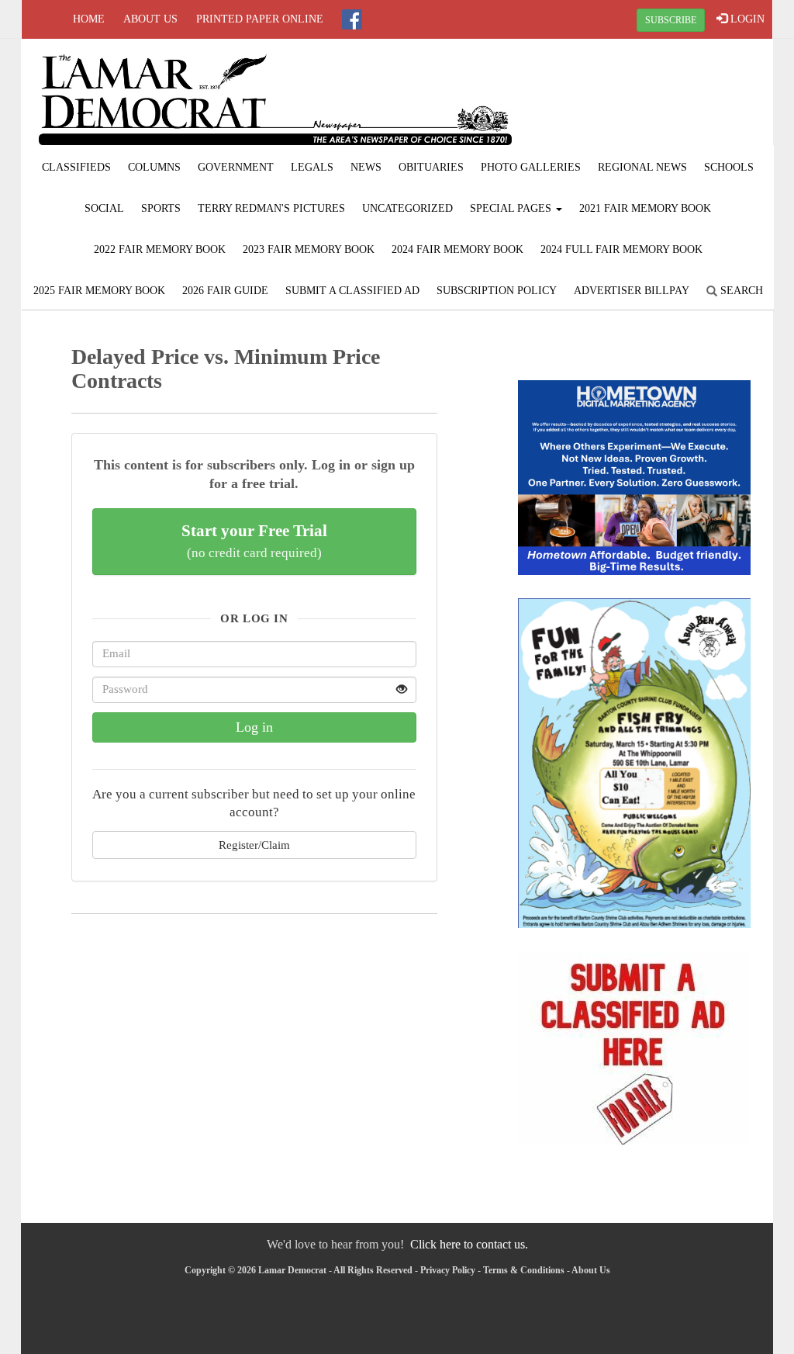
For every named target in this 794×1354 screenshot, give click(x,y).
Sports (161, 208)
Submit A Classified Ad (352, 290)
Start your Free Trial (254, 540)
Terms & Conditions (523, 1270)
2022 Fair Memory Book (160, 249)
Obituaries (431, 167)
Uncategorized (407, 208)
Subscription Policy (497, 290)
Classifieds (76, 167)
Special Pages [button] (512, 208)
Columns (154, 167)
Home (89, 19)
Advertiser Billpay (631, 290)
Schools (729, 167)
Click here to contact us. (469, 1244)
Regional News (642, 167)
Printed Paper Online (259, 19)
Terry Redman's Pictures (271, 208)
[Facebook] (352, 19)
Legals (312, 167)
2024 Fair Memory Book (457, 249)
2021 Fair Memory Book (645, 208)
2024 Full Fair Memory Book (621, 249)
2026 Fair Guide (225, 290)
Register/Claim (254, 844)
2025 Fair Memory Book (99, 290)
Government (236, 167)
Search (740, 290)
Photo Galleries (531, 167)
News (365, 167)
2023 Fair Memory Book (309, 249)
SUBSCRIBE (670, 20)
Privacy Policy (447, 1270)
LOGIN (746, 19)
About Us (150, 19)
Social (104, 208)
